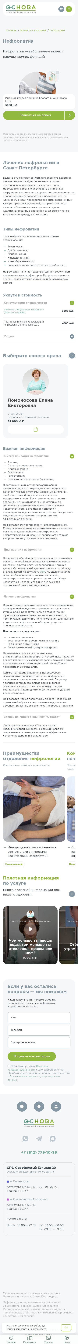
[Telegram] (39, 1139)
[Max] (53, 1139)
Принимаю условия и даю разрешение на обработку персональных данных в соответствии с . (39, 1073)
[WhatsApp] (25, 1139)
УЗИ (42, 572)
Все (72, 356)
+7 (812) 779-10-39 (39, 1152)
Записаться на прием (35, 115)
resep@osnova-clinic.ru (39, 1335)
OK (66, 1328)
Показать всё (14, 864)
